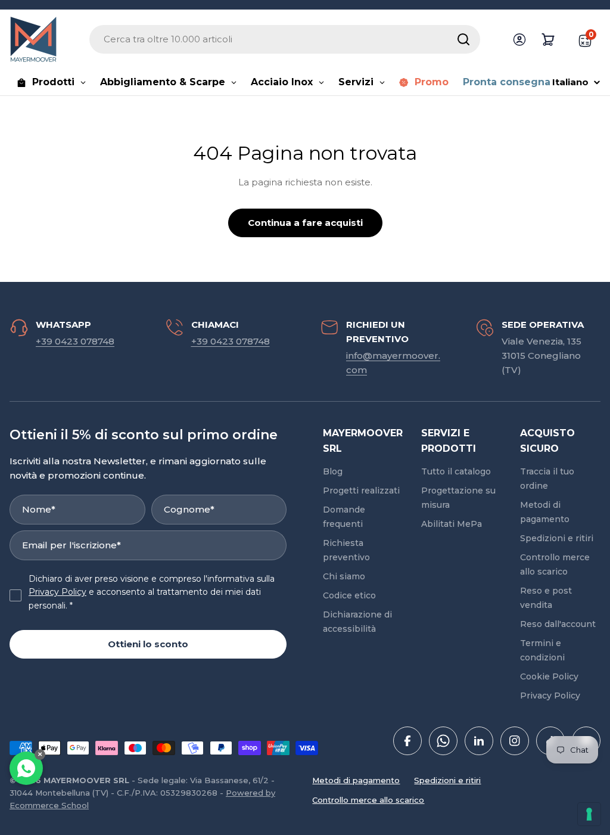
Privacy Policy (57, 591)
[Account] (519, 39)
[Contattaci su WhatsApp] (26, 768)
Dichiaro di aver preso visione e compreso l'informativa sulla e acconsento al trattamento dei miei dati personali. (152, 592)
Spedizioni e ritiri (447, 780)
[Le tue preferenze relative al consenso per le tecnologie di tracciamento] (589, 814)
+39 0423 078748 (75, 341)
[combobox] (284, 39)
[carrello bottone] (548, 39)
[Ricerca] (463, 39)
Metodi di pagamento (356, 780)
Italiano (570, 82)
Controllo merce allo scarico (368, 800)
